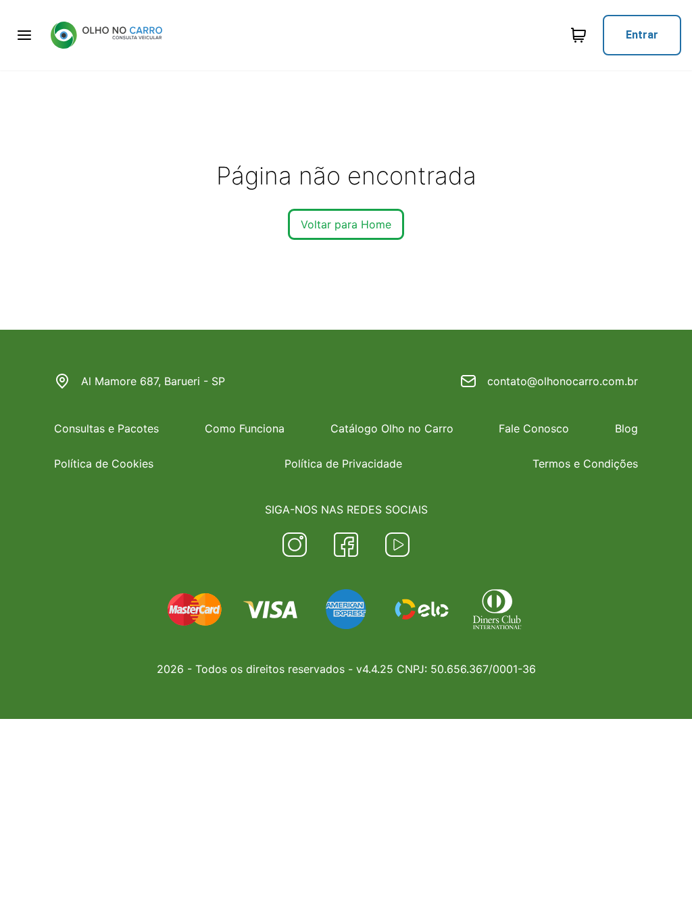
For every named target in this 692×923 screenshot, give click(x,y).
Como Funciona (245, 428)
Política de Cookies (103, 463)
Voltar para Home (346, 224)
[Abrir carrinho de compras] (578, 35)
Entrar (642, 34)
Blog (626, 428)
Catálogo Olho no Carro (391, 428)
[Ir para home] (106, 35)
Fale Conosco (534, 428)
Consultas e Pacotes (106, 428)
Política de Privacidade (343, 463)
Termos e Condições (585, 463)
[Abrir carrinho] (24, 35)
